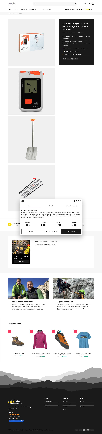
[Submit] (76, 4)
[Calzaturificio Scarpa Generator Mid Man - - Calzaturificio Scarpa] (62, 340)
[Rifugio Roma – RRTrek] (16, 3)
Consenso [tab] (30, 205)
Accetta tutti (71, 231)
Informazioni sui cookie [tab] (72, 205)
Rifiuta (31, 231)
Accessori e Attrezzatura (72, 43)
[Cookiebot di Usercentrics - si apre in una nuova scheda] (75, 201)
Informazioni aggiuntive (50, 241)
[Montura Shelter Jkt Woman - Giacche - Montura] (40, 340)
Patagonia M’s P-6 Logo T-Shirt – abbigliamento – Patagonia (84, 354)
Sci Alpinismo (65, 45)
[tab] (38, 241)
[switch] (43, 225)
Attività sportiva (12, 13)
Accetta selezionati (51, 231)
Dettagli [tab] (51, 205)
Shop (16, 9)
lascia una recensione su (15, 420)
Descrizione (38, 241)
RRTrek (11, 413)
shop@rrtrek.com (48, 430)
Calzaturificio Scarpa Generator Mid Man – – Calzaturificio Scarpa (62, 354)
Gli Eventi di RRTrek (45, 9)
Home (9, 9)
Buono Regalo (33, 9)
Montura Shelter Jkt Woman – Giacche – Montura (40, 354)
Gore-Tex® (24, 9)
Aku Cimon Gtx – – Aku (18, 353)
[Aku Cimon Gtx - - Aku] (18, 340)
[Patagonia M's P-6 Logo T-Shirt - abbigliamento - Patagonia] (84, 340)
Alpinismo (20, 13)
